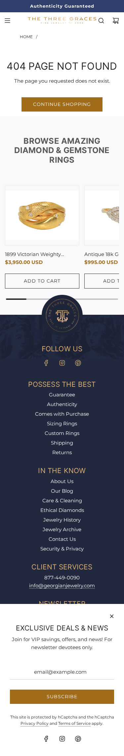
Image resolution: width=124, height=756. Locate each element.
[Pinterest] (78, 363)
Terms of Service (74, 723)
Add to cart (42, 281)
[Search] (101, 20)
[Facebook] (46, 363)
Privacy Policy (35, 723)
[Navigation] (7, 20)
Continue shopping (62, 104)
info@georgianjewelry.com (62, 585)
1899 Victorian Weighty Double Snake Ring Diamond (41, 254)
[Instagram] (62, 363)
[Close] (111, 616)
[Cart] (115, 20)
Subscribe (62, 697)
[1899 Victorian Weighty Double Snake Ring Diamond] (42, 215)
